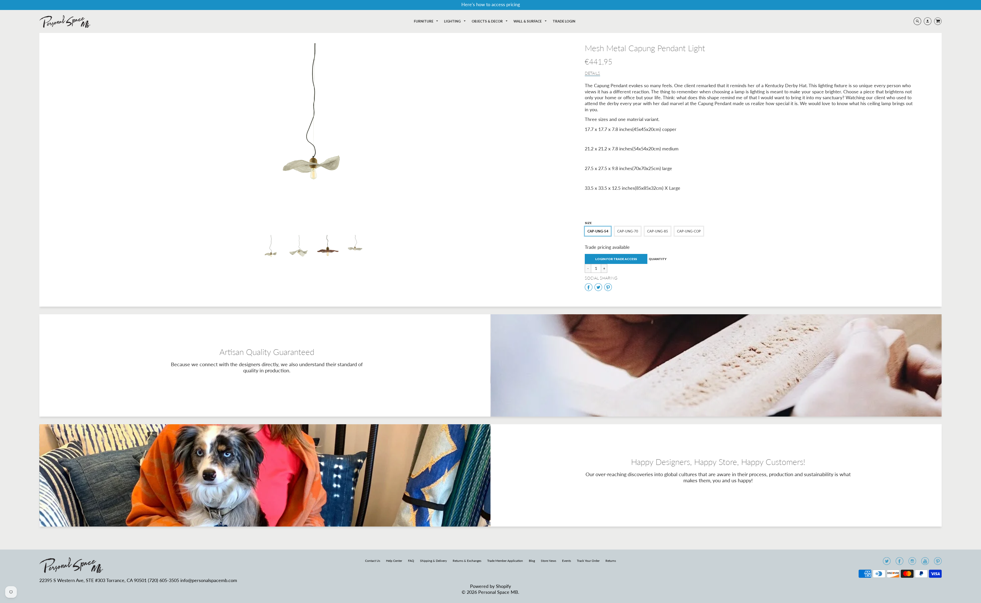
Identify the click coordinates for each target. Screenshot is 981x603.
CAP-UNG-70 (627, 231)
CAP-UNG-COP (689, 231)
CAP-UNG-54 (597, 231)
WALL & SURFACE (527, 21)
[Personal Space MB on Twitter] (887, 562)
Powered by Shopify (490, 586)
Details (592, 73)
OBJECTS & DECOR (488, 21)
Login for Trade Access (616, 259)
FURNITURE (424, 21)
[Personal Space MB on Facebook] (899, 562)
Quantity (658, 259)
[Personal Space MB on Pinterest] (938, 562)
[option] (313, 135)
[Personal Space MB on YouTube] (925, 562)
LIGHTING (452, 21)
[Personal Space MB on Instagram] (912, 562)
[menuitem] (426, 21)
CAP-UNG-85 (657, 231)
